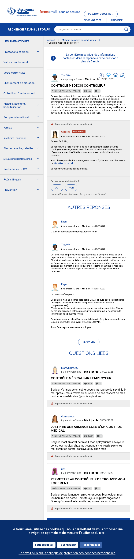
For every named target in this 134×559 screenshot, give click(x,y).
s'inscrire (116, 20)
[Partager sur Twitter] (108, 76)
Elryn (64, 221)
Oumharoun (68, 416)
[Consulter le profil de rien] (55, 474)
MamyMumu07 (69, 368)
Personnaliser (90, 544)
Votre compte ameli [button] (15, 62)
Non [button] (73, 188)
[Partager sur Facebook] (101, 76)
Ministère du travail (63, 163)
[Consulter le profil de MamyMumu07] (55, 373)
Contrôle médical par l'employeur (81, 378)
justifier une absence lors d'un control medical (86, 428)
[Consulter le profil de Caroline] (55, 137)
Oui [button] (59, 187)
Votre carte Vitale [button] (14, 72)
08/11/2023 (93, 226)
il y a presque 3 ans (70, 136)
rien (63, 469)
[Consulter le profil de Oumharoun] (55, 422)
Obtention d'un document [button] (19, 93)
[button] (67, 18)
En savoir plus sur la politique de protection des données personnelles (67, 553)
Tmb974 (65, 75)
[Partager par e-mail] (115, 76)
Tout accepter (44, 544)
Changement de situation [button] (19, 83)
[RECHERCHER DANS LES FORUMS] (126, 29)
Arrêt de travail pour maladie (66, 91)
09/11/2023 (93, 136)
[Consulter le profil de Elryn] (55, 227)
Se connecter (92, 20)
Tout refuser (67, 544)
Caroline (65, 131)
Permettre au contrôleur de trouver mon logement (88, 481)
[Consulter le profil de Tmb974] (55, 80)
